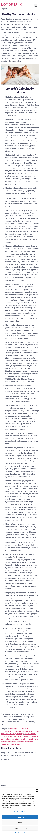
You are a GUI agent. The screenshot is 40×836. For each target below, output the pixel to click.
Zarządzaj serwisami (19, 811)
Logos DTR (11, 4)
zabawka (20, 742)
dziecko (18, 731)
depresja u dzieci (7, 731)
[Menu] (35, 5)
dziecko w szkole (29, 731)
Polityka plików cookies (19, 833)
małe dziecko (30, 734)
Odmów (20, 823)
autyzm (21, 729)
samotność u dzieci (19, 739)
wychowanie (11, 742)
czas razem (29, 729)
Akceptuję (20, 817)
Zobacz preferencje (20, 828)
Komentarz (6, 759)
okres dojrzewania (24, 736)
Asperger (13, 729)
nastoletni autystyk (8, 736)
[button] (37, 790)
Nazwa (4, 786)
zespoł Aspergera (13, 744)
